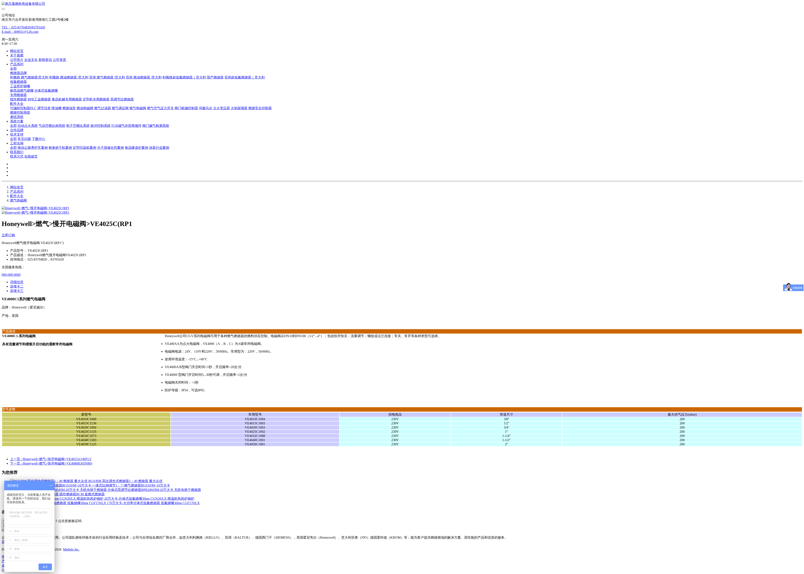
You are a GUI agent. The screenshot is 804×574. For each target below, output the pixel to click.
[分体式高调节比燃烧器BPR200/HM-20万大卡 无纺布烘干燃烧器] (59, 490)
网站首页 (16, 51)
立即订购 (8, 235)
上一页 (50, 459)
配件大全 (16, 196)
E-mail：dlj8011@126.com (20, 31)
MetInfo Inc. (71, 549)
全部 (13, 68)
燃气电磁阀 (18, 200)
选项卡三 (16, 291)
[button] (61, 521)
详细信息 (16, 282)
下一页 (51, 463)
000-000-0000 (11, 274)
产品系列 (16, 191)
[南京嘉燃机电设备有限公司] (402, 4)
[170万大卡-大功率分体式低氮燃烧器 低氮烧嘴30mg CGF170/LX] (58, 503)
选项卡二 (16, 286)
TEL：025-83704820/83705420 (23, 27)
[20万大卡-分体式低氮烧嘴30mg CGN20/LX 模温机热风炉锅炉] (57, 498)
